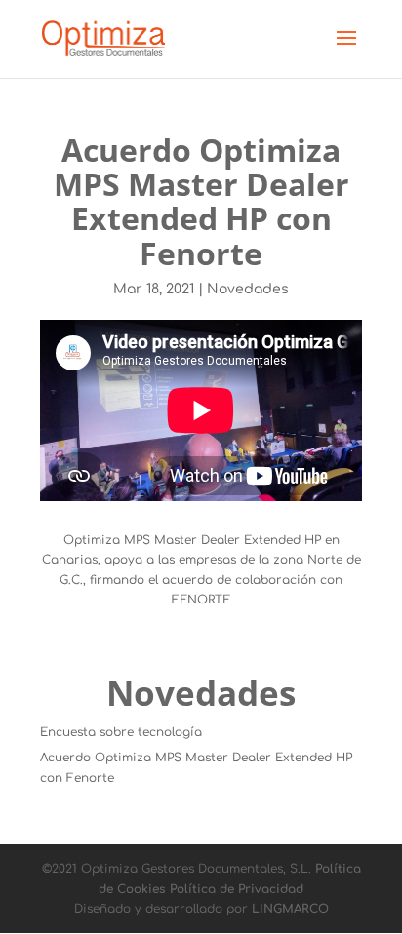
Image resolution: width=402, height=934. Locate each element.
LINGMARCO (290, 908)
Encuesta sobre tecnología (121, 732)
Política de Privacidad (236, 889)
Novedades (248, 289)
